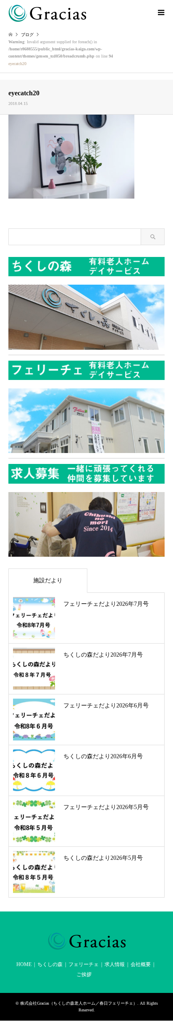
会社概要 (141, 964)
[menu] (160, 12)
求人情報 (115, 964)
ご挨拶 (84, 974)
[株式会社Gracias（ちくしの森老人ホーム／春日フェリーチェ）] (47, 13)
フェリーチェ (83, 964)
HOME (23, 964)
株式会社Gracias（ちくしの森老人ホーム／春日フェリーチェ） (78, 1003)
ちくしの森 (50, 964)
